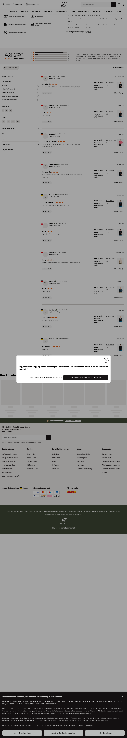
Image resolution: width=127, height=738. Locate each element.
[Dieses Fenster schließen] (106, 360)
